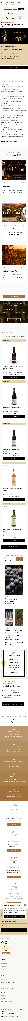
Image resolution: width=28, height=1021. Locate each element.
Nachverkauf (4, 966)
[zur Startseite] (10, 3)
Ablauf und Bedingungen (8, 982)
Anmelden (14, 930)
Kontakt (3, 998)
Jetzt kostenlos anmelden (12, 704)
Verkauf (17, 117)
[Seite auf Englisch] (15, 13)
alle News (19, 559)
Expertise (3, 992)
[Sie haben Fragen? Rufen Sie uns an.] (7, 18)
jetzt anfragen (14, 319)
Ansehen (14, 377)
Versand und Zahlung (7, 1001)
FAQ (2, 995)
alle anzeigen (14, 546)
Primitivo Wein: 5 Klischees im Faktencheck (11, 601)
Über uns (14, 67)
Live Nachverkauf (8, 22)
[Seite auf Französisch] (18, 13)
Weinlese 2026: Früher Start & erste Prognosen (19, 636)
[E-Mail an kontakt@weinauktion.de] (13, 18)
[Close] (25, 905)
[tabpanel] (14, 48)
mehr (14, 824)
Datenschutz (12, 1016)
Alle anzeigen (14, 296)
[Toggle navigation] (25, 3)
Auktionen (4, 963)
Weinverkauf (4, 979)
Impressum (4, 1016)
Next (25, 36)
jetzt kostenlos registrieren (14, 916)
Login (21, 9)
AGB (18, 1016)
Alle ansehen (6, 953)
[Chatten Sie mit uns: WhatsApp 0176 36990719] (20, 17)
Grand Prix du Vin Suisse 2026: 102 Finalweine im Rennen (9, 637)
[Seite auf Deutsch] (12, 13)
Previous (2, 36)
